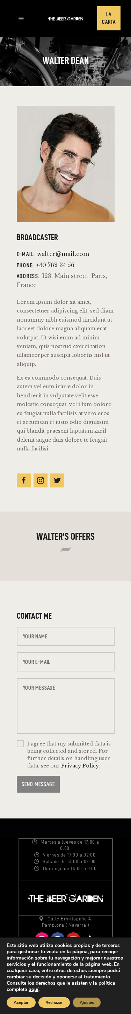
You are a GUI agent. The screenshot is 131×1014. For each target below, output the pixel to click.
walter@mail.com (63, 254)
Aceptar (21, 1002)
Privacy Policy (80, 766)
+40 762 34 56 (55, 265)
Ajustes (87, 1002)
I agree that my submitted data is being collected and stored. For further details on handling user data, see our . (69, 755)
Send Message (38, 784)
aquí (33, 989)
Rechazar (54, 1002)
